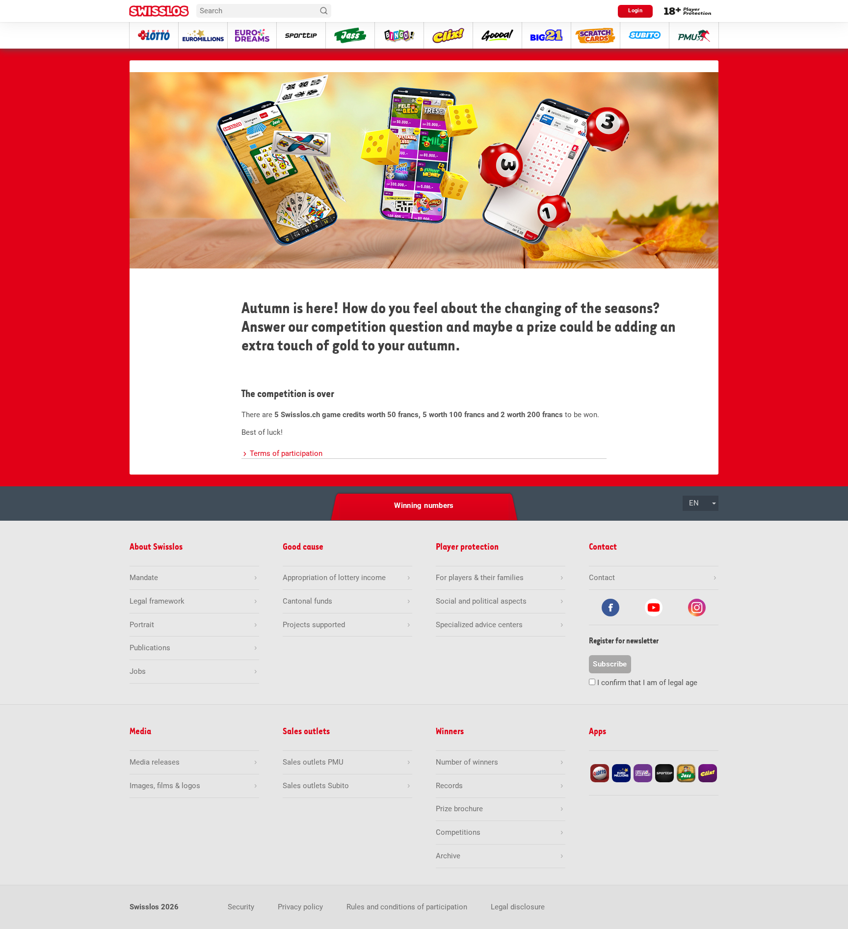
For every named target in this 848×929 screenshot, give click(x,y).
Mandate (144, 577)
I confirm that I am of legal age (647, 682)
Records (449, 785)
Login (635, 10)
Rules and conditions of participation (406, 906)
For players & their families (480, 577)
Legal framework (157, 601)
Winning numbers (424, 505)
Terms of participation (286, 453)
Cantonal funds (307, 601)
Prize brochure (459, 808)
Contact (602, 577)
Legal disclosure (518, 906)
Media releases (155, 762)
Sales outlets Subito (316, 785)
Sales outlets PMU (313, 762)
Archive (448, 855)
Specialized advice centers (479, 624)
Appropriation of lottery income (334, 577)
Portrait (142, 624)
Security (241, 906)
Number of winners (467, 762)
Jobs (138, 671)
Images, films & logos (165, 785)
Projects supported (314, 624)
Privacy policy (300, 906)
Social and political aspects (481, 601)
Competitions (458, 832)
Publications (150, 647)
